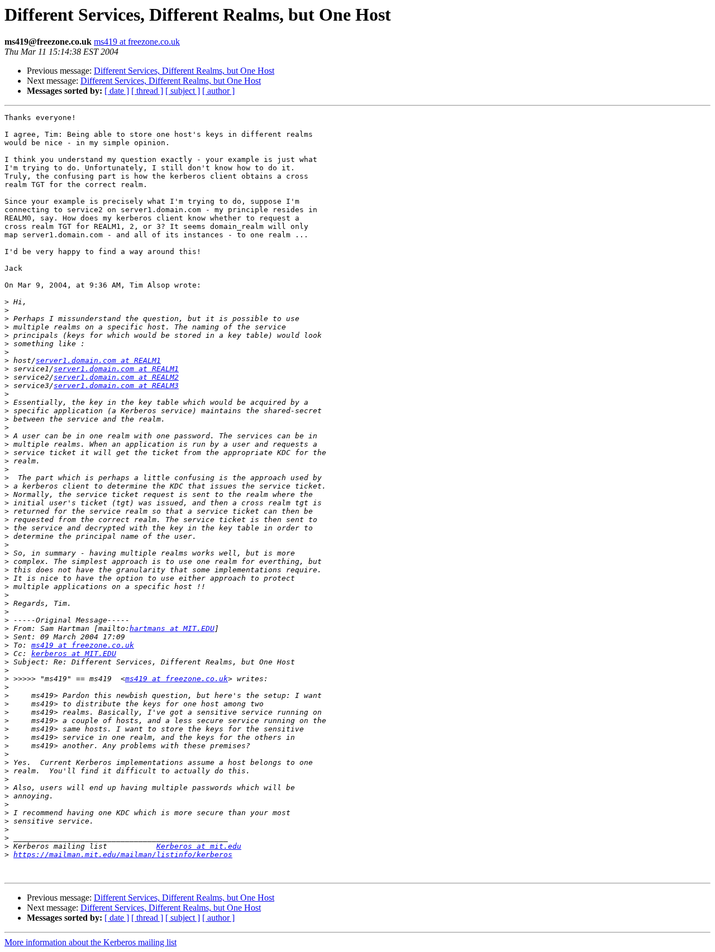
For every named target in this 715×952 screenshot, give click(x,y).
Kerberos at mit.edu (198, 846)
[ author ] (218, 90)
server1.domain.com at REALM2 (116, 377)
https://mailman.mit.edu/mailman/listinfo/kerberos (122, 854)
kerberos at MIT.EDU (73, 653)
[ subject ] (182, 90)
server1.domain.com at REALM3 (116, 385)
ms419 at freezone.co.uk (137, 41)
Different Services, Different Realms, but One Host (184, 70)
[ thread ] (147, 90)
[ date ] (116, 90)
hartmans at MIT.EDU (172, 628)
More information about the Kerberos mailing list (90, 942)
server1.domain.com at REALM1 (98, 360)
